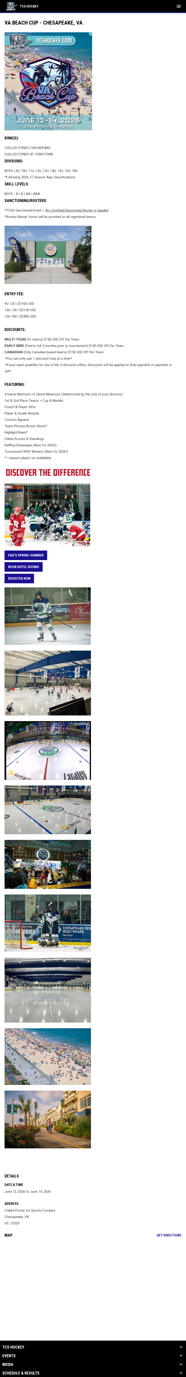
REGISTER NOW (19, 578)
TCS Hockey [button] (13, 1347)
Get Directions (169, 1235)
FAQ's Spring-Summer (26, 555)
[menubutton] (178, 6)
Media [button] (7, 1364)
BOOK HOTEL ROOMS (23, 567)
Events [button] (9, 1356)
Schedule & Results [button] (20, 1373)
